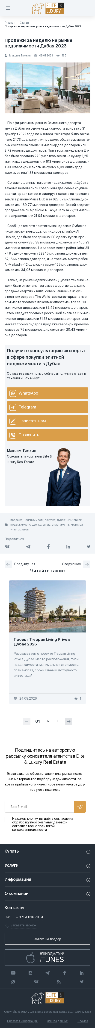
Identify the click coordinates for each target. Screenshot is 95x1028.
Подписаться (80, 807)
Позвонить (29, 434)
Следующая (71, 564)
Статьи (24, 22)
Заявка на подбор (47, 939)
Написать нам (32, 420)
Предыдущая (24, 564)
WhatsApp (28, 393)
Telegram (27, 407)
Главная (10, 22)
